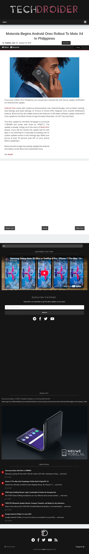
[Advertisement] (67, 134)
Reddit (10, 154)
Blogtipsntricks (50, 549)
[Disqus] (44, 191)
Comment (66, 43)
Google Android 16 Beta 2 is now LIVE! (18, 514)
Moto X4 (43, 127)
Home (45, 228)
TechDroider (10, 547)
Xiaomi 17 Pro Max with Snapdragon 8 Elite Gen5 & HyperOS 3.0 (27, 481)
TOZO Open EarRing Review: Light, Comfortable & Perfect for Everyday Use (30, 492)
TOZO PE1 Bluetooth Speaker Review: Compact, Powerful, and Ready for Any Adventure (34, 503)
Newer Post (10, 228)
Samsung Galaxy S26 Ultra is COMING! (18, 470)
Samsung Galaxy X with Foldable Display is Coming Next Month (26, 399)
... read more (62, 474)
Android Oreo (10, 108)
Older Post (79, 228)
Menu (5, 22)
